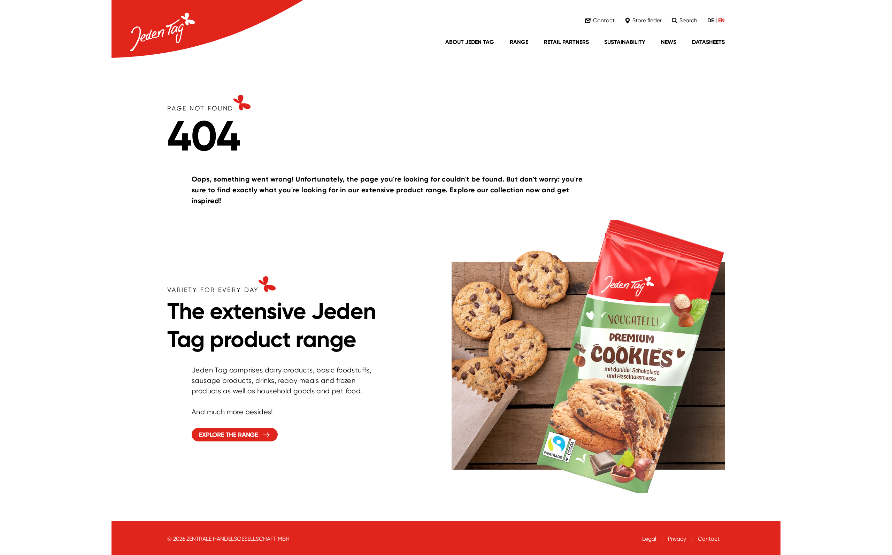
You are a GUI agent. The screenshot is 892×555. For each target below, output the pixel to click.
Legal (649, 538)
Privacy (677, 538)
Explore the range (228, 435)
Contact (709, 538)
